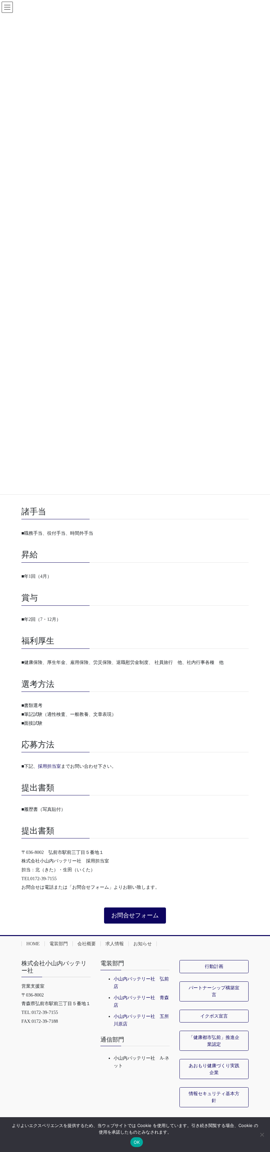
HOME (33, 943)
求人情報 (114, 943)
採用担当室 (49, 766)
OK (137, 1142)
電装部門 (58, 943)
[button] (135, 915)
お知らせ (142, 943)
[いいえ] (261, 1134)
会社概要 (86, 943)
